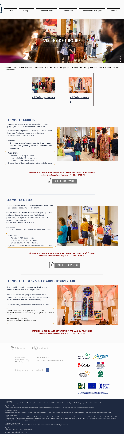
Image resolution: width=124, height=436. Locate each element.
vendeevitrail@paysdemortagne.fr (52, 360)
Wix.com (24, 432)
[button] (46, 9)
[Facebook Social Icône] (47, 370)
